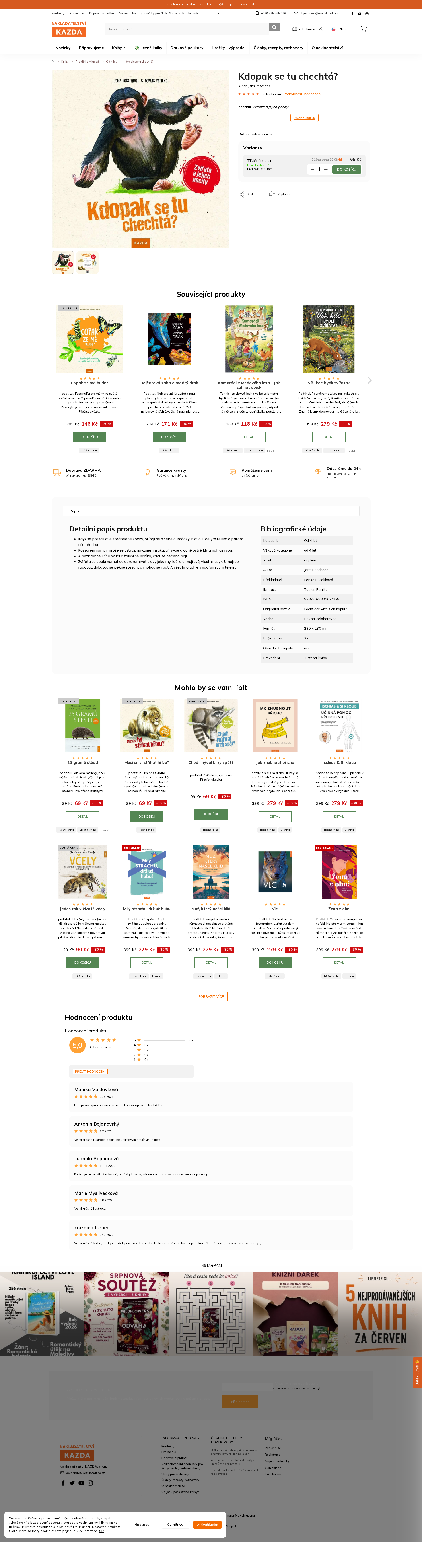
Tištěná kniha (89, 450)
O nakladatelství (173, 1486)
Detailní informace (253, 134)
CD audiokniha (254, 450)
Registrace (272, 1454)
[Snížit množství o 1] (312, 170)
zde (101, 1531)
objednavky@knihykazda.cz (85, 1472)
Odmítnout (176, 1525)
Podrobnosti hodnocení (302, 94)
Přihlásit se (240, 1401)
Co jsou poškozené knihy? (180, 1492)
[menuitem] (63, 48)
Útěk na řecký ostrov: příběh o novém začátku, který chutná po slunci (234, 1451)
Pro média (77, 13)
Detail (249, 437)
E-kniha (285, 829)
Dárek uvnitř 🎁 (417, 1373)
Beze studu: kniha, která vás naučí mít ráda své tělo (234, 1471)
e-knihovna (307, 29)
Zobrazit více (211, 996)
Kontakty (58, 13)
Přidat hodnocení (90, 1071)
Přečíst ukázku (304, 118)
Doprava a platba (101, 13)
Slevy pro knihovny (175, 1474)
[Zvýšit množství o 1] (325, 170)
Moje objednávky (277, 1461)
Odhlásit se (273, 1468)
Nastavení (143, 1524)
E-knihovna (273, 1474)
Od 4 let (310, 540)
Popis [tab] (74, 511)
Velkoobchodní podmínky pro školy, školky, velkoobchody (159, 13)
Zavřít (304, 192)
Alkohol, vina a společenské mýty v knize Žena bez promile (233, 1461)
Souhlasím (209, 1525)
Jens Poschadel (316, 569)
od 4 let (310, 550)
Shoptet (231, 1526)
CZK (340, 29)
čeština (310, 560)
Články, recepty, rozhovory (180, 1480)
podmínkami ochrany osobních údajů (297, 1388)
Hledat (274, 27)
